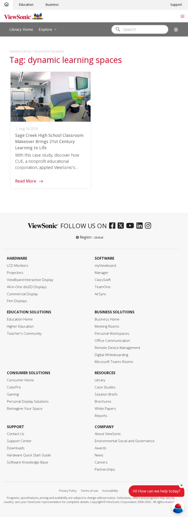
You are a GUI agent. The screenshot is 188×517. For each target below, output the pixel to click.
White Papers (105, 408)
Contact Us (15, 433)
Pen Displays (17, 300)
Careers (101, 462)
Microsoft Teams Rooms (114, 361)
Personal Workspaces (112, 333)
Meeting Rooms (107, 326)
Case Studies (105, 387)
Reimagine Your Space (24, 408)
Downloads (16, 448)
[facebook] (113, 226)
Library (100, 380)
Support (176, 4)
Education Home (20, 319)
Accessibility (110, 491)
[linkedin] (140, 226)
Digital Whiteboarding (111, 354)
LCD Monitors (17, 265)
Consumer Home (20, 380)
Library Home (21, 29)
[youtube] (131, 226)
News (99, 455)
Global (98, 237)
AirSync (100, 294)
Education (26, 4)
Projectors (15, 272)
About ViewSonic (108, 433)
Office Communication (112, 340)
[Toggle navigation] (182, 16)
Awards (100, 448)
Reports (101, 415)
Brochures (103, 401)
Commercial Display (22, 294)
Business (52, 4)
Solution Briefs (106, 394)
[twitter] (122, 226)
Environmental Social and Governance (125, 440)
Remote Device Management (117, 347)
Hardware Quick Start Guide (29, 455)
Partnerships (105, 469)
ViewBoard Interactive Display (30, 279)
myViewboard (105, 265)
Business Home (107, 319)
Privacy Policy (68, 491)
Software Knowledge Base (27, 462)
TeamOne (103, 286)
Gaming (13, 394)
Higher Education (20, 326)
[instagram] (149, 226)
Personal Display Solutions (28, 401)
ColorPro (14, 387)
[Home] (6, 4)
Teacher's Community (24, 333)
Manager (101, 272)
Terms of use (89, 491)
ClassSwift (103, 279)
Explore (45, 29)
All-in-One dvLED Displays (27, 286)
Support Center (19, 440)
